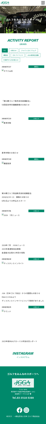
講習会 (5, 55)
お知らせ (14, 50)
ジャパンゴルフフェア (28, 50)
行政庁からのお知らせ (10, 60)
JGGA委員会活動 (33, 55)
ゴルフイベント (17, 55)
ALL (4, 50)
